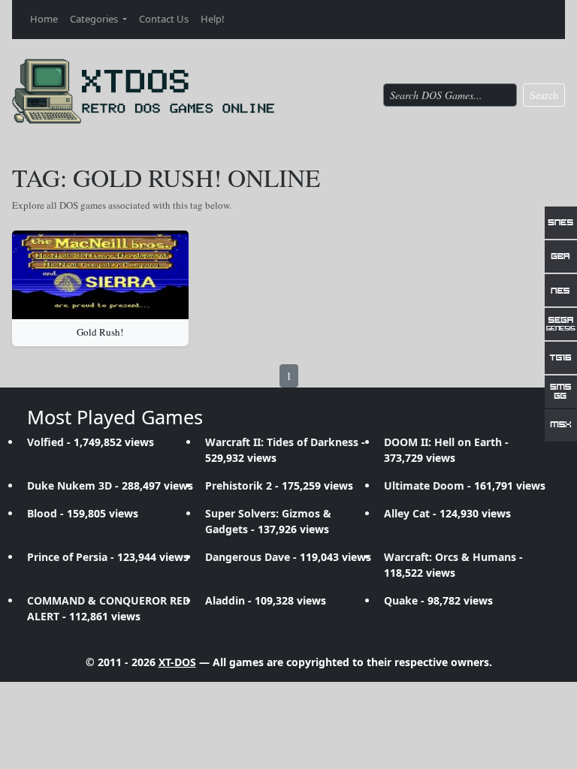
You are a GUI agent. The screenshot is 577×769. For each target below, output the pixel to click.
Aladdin (225, 600)
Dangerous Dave (247, 557)
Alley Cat (407, 513)
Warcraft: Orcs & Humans (450, 557)
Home (44, 19)
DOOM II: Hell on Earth (443, 442)
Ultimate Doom (424, 485)
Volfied (45, 442)
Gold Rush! (100, 332)
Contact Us (164, 19)
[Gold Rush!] (100, 275)
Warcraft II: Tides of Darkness (281, 442)
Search (544, 95)
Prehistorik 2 (238, 485)
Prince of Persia (67, 557)
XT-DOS (177, 662)
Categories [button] (95, 19)
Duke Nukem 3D (69, 485)
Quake (401, 600)
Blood (42, 513)
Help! (213, 19)
